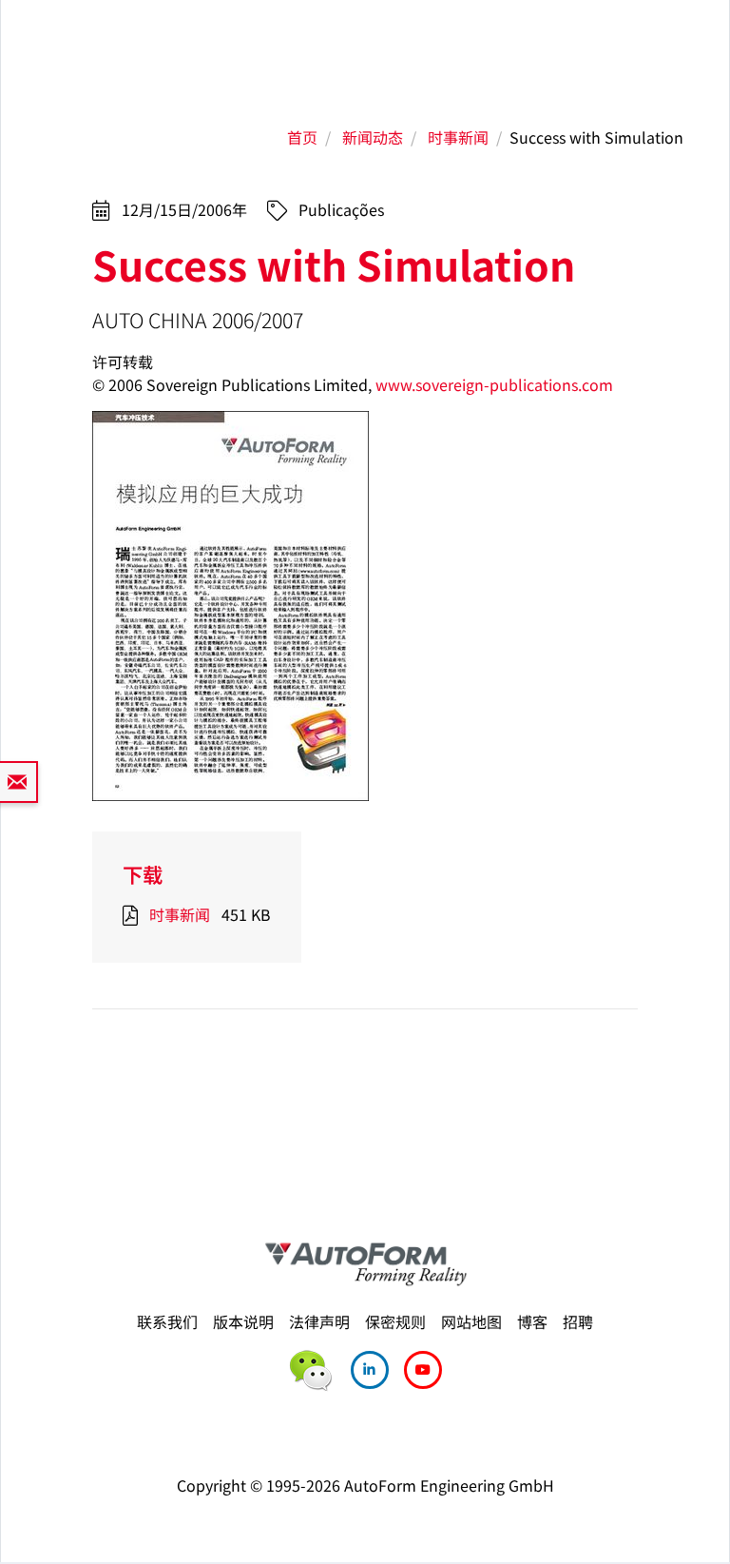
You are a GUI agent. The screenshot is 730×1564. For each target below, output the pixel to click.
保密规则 (395, 1321)
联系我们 (167, 1321)
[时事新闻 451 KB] (134, 914)
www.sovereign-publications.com (494, 384)
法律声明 (319, 1321)
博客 (532, 1321)
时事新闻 (458, 137)
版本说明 (243, 1321)
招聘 (578, 1321)
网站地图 (471, 1321)
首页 (302, 137)
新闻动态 (372, 137)
